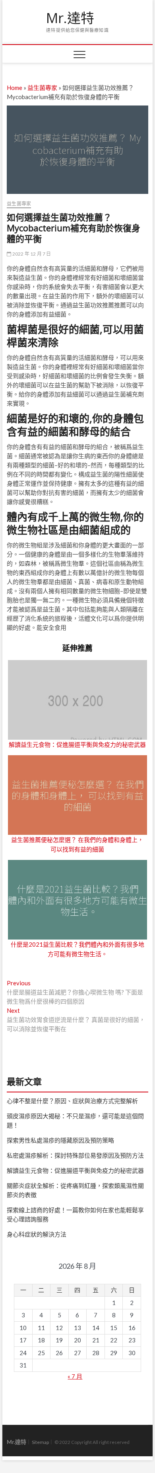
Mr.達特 (70, 18)
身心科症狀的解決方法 (36, 1234)
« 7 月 (75, 1376)
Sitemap (40, 1442)
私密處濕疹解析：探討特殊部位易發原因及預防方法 (75, 1155)
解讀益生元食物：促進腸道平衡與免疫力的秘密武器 (77, 744)
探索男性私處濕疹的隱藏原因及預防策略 (60, 1140)
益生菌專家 (42, 87)
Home (14, 87)
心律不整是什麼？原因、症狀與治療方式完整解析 (72, 1100)
